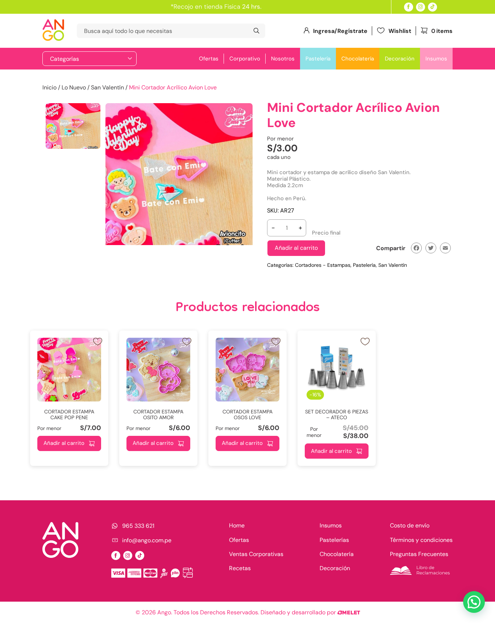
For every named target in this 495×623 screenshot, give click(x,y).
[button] (474, 602)
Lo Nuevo (74, 87)
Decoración (400, 58)
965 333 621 (138, 525)
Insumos (436, 58)
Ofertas (209, 58)
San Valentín (107, 87)
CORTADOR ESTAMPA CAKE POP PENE (69, 414)
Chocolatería (357, 58)
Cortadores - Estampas (322, 265)
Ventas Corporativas (256, 554)
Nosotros (283, 58)
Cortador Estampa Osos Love (247, 414)
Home (237, 525)
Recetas (240, 568)
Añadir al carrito (296, 248)
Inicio (49, 87)
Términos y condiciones (421, 539)
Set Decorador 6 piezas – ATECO (336, 414)
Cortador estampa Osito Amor (158, 414)
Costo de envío (409, 525)
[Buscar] (256, 31)
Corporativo (244, 58)
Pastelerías (334, 539)
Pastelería (317, 58)
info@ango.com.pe (146, 540)
